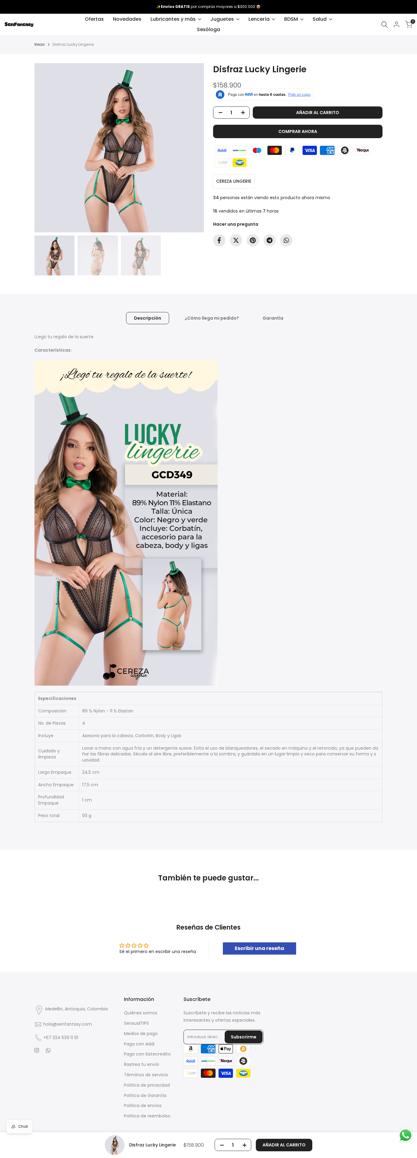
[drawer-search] (384, 24)
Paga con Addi (139, 1044)
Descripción (147, 318)
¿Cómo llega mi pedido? (212, 318)
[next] (192, 148)
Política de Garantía (145, 1095)
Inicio (39, 44)
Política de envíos (142, 1105)
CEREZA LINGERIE (233, 181)
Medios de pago (141, 1034)
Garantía (273, 318)
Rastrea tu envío (141, 1064)
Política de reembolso (147, 1116)
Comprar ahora (297, 131)
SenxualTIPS (136, 1023)
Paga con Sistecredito (147, 1054)
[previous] (47, 148)
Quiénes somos (140, 1013)
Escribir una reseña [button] (259, 948)
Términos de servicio (146, 1075)
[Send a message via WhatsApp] (405, 1135)
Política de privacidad (147, 1085)
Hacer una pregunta (235, 224)
